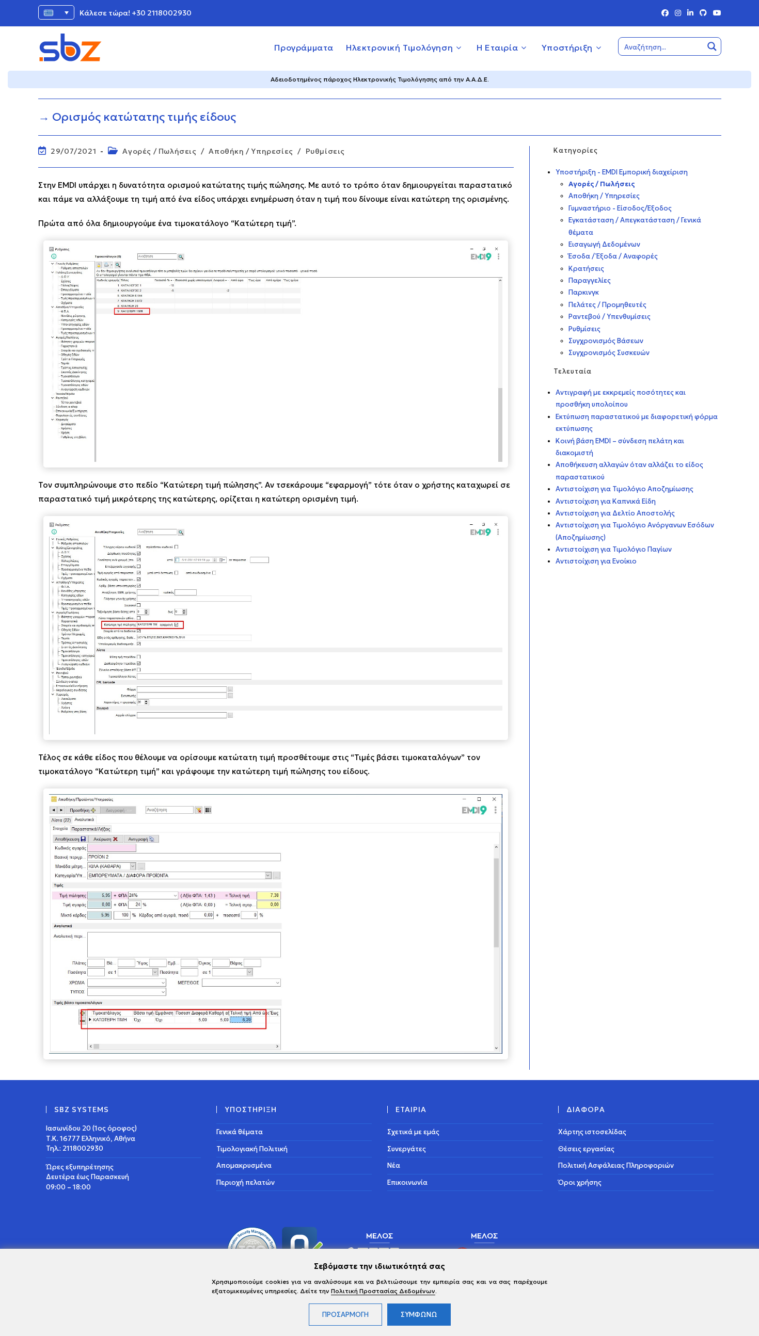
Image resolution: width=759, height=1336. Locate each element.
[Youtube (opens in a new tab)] (715, 13)
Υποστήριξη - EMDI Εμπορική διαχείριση (622, 172)
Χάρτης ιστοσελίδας (592, 1132)
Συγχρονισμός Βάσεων (605, 340)
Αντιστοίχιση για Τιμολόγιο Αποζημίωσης (624, 489)
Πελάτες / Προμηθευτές (607, 304)
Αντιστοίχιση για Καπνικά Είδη (606, 501)
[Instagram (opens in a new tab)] (678, 13)
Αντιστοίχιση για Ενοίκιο (596, 561)
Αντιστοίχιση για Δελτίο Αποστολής (615, 513)
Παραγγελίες (589, 280)
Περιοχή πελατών (245, 1182)
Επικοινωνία (407, 1182)
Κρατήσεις (586, 268)
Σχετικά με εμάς (413, 1132)
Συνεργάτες (406, 1149)
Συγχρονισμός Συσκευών (609, 352)
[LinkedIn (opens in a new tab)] (690, 13)
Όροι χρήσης (580, 1182)
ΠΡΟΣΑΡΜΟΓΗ (345, 1314)
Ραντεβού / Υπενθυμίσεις (609, 316)
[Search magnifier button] (712, 46)
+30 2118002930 (162, 13)
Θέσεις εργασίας (586, 1149)
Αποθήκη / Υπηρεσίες (251, 151)
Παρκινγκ (583, 292)
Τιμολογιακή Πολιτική (252, 1149)
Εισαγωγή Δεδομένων (604, 244)
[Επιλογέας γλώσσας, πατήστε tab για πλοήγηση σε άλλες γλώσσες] (56, 12)
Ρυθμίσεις (325, 151)
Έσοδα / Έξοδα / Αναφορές (613, 256)
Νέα (393, 1165)
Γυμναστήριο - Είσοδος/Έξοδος (620, 208)
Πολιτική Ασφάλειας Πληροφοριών (616, 1165)
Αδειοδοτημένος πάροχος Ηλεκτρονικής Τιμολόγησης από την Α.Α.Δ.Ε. (380, 79)
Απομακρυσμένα (244, 1165)
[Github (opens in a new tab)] (703, 13)
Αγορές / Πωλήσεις (159, 151)
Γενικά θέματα (239, 1132)
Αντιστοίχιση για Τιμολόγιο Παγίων (614, 549)
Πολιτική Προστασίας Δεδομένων (383, 1291)
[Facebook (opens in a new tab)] (665, 13)
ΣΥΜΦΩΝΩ (419, 1314)
